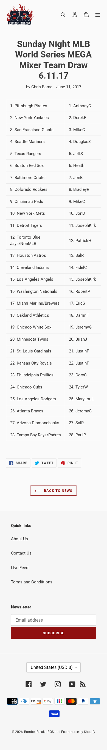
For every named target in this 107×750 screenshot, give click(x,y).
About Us (19, 538)
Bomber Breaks (35, 732)
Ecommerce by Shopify (78, 732)
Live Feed (19, 567)
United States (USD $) (52, 667)
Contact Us (21, 553)
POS (50, 732)
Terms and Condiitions (31, 582)
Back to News (58, 491)
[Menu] (97, 14)
